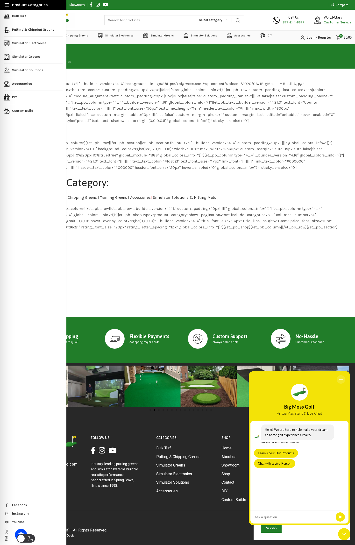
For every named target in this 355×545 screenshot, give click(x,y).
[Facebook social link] (91, 5)
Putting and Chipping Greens (71, 197)
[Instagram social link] (97, 5)
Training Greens (113, 197)
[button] (150, 410)
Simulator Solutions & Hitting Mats (184, 197)
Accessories (140, 197)
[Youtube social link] (105, 5)
